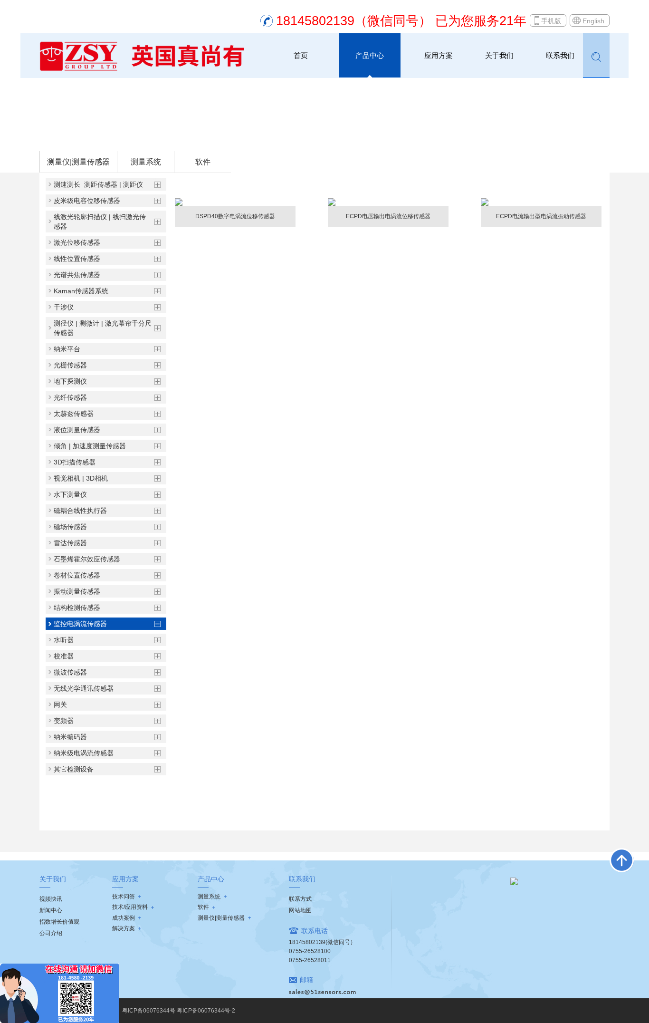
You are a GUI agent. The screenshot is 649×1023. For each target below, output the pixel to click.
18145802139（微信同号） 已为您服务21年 (401, 21)
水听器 (64, 640)
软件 (202, 162)
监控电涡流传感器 (169, 138)
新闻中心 (50, 910)
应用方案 (438, 55)
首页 (301, 55)
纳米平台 (67, 349)
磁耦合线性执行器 (80, 510)
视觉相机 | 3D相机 (81, 478)
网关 (60, 704)
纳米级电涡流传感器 (84, 753)
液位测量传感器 (77, 430)
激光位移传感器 (77, 242)
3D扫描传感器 (74, 462)
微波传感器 (70, 672)
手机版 (551, 21)
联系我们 (560, 55)
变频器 (64, 720)
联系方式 (300, 899)
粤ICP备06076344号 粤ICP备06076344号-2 (178, 1010)
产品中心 (369, 55)
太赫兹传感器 (74, 413)
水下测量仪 (70, 494)
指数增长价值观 (59, 921)
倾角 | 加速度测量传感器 (90, 446)
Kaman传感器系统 (81, 291)
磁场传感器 (70, 527)
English (593, 21)
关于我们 (499, 55)
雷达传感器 (70, 543)
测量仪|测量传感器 (114, 138)
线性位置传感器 (77, 258)
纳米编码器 (70, 737)
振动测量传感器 (77, 591)
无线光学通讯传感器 (84, 688)
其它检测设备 (74, 769)
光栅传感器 (70, 365)
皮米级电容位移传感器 (87, 200)
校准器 (64, 656)
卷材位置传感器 (77, 575)
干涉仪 (64, 307)
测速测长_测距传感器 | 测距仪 (98, 184)
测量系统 (146, 162)
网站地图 (300, 910)
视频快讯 (50, 899)
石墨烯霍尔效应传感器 (87, 559)
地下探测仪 (70, 381)
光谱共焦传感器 (77, 275)
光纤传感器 (70, 397)
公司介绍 (50, 933)
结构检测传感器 (77, 607)
